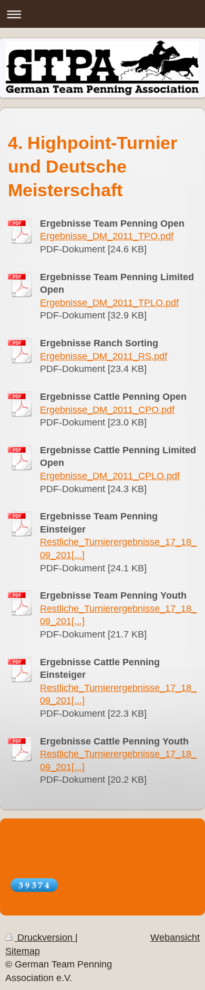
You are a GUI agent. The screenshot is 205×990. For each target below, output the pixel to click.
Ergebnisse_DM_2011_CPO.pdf (107, 409)
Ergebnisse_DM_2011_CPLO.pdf (110, 476)
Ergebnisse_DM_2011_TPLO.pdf (109, 302)
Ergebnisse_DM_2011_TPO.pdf (106, 236)
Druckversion (45, 937)
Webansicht (175, 937)
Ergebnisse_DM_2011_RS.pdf (103, 356)
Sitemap (22, 951)
